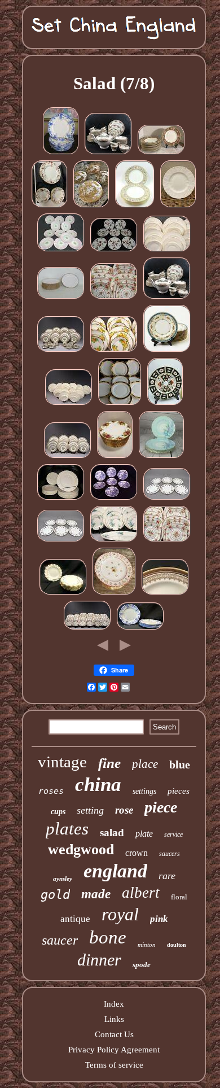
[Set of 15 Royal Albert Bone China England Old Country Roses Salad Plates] (115, 457)
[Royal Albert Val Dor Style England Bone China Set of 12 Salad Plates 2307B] (61, 298)
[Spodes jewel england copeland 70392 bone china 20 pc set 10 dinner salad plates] (61, 499)
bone (107, 937)
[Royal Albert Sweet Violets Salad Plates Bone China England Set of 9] (167, 499)
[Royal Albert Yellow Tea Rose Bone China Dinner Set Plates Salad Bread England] (114, 351)
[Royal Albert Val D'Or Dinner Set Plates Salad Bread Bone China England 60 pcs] (68, 404)
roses (51, 791)
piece (160, 807)
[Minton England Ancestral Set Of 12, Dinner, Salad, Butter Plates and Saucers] (49, 206)
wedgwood (81, 849)
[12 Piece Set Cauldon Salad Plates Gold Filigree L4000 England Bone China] (165, 593)
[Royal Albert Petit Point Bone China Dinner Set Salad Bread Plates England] (167, 540)
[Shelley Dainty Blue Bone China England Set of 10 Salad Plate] (61, 153)
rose (124, 810)
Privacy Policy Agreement (114, 1049)
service (173, 834)
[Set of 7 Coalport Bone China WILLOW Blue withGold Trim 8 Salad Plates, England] (114, 499)
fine (109, 763)
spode (142, 964)
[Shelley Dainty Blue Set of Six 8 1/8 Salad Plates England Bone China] (140, 628)
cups (58, 811)
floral (179, 897)
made (96, 894)
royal (120, 914)
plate (144, 833)
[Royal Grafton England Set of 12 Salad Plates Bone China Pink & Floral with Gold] (61, 250)
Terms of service (114, 1064)
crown (136, 853)
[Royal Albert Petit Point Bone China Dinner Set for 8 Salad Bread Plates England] (114, 298)
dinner (99, 959)
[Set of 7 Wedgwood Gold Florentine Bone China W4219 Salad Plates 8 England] (134, 206)
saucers (169, 854)
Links (114, 1019)
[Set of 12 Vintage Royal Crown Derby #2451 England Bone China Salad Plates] (165, 404)
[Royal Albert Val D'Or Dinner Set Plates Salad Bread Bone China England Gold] (167, 250)
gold (55, 895)
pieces (179, 791)
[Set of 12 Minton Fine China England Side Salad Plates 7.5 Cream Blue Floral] (167, 351)
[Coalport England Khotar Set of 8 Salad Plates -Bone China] (114, 250)
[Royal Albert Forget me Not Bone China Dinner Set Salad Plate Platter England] (114, 540)
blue (179, 764)
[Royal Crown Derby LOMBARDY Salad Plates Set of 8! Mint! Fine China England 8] (63, 593)
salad (112, 832)
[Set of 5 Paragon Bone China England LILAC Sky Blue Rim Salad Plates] (161, 457)
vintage (62, 762)
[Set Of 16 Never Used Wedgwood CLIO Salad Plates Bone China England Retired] (161, 153)
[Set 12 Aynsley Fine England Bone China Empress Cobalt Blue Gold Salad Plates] (119, 404)
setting (90, 810)
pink (159, 919)
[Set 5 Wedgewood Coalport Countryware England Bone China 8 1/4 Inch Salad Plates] (178, 206)
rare (167, 875)
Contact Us (114, 1034)
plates (67, 828)
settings (144, 791)
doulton (176, 945)
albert (141, 892)
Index (114, 1003)
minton (147, 944)
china (98, 785)
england (115, 870)
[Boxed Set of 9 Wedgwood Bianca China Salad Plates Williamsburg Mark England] (114, 593)
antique (75, 919)
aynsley (62, 878)
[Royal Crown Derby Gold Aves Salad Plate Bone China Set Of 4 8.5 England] (91, 206)
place (145, 764)
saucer (60, 940)
